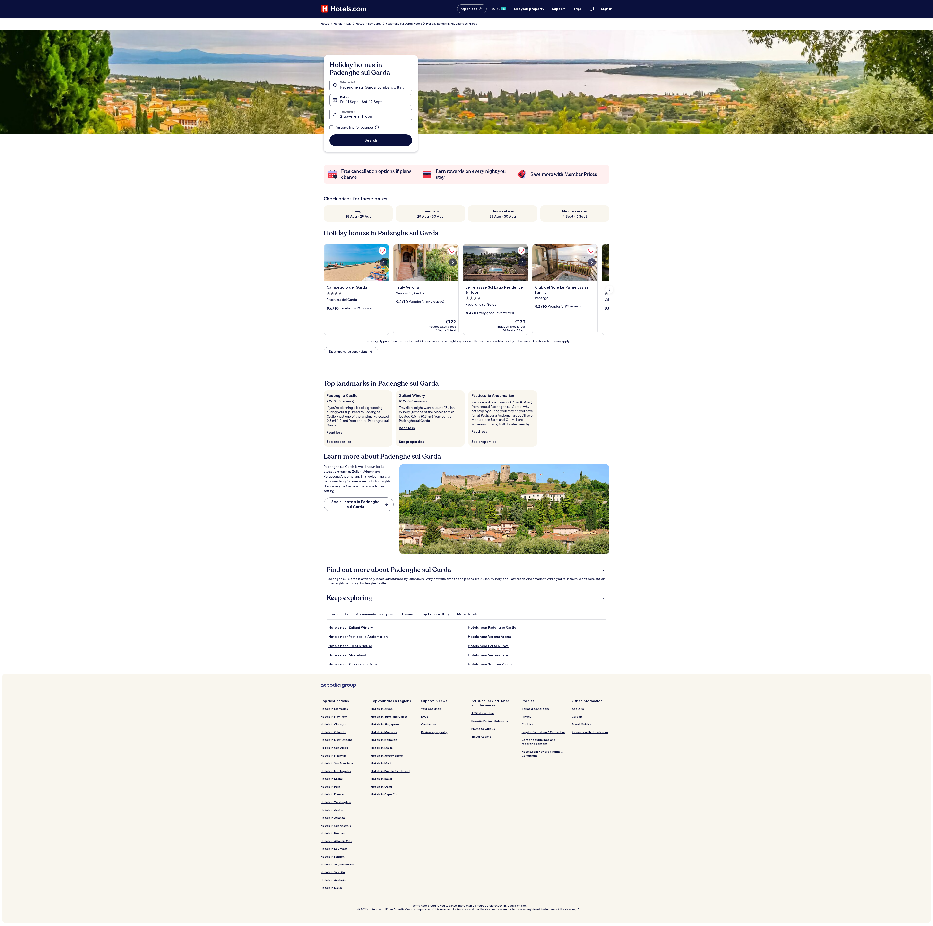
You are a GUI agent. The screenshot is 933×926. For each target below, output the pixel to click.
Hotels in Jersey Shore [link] (387, 755)
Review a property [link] (434, 732)
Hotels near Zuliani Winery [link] (350, 627)
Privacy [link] (526, 716)
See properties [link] (339, 441)
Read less (334, 432)
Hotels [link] (325, 24)
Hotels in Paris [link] (331, 786)
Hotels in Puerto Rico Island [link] (390, 771)
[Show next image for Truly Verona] (453, 262)
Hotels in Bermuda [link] (384, 740)
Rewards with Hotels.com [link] (590, 732)
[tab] (339, 614)
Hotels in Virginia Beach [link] (337, 864)
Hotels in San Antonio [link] (336, 825)
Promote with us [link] (483, 728)
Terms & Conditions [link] (536, 709)
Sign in (606, 9)
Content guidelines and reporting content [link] (538, 742)
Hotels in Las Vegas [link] (334, 709)
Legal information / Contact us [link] (543, 732)
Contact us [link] (429, 724)
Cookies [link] (527, 724)
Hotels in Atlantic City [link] (336, 841)
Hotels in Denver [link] (332, 794)
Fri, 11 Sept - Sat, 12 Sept (361, 101)
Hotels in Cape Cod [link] (384, 794)
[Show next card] (609, 290)
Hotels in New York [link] (334, 716)
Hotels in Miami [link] (332, 779)
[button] (466, 570)
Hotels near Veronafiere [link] (488, 655)
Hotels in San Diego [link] (335, 747)
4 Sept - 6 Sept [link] (574, 216)
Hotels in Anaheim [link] (333, 880)
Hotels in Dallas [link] (332, 888)
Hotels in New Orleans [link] (336, 740)
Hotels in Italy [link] (342, 24)
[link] (382, 251)
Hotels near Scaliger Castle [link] (490, 664)
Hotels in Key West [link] (334, 849)
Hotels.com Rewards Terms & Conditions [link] (542, 753)
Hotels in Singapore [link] (385, 724)
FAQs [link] (424, 716)
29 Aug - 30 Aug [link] (430, 216)
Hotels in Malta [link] (382, 747)
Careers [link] (577, 716)
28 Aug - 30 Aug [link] (502, 216)
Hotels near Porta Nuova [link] (488, 646)
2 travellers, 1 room (356, 116)
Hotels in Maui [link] (381, 763)
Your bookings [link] (431, 709)
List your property (529, 9)
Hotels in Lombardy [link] (368, 24)
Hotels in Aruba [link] (382, 709)
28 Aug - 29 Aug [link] (358, 216)
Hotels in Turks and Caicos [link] (389, 716)
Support (559, 9)
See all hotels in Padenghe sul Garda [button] (355, 504)
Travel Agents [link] (481, 736)
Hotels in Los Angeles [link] (336, 771)
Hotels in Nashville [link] (334, 755)
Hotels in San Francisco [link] (337, 763)
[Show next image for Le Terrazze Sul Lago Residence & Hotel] (522, 262)
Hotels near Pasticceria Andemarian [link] (358, 636)
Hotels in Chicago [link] (333, 724)
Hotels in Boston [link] (333, 833)
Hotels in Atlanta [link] (333, 817)
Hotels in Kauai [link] (381, 779)
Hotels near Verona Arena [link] (489, 636)
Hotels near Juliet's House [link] (350, 646)
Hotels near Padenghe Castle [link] (492, 627)
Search (371, 140)
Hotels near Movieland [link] (347, 655)
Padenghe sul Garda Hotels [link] (404, 24)
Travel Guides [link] (581, 724)
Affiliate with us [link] (482, 713)
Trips (577, 9)
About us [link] (578, 709)
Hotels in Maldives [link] (384, 732)
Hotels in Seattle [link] (333, 872)
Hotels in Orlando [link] (333, 732)
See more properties (348, 351)
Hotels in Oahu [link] (381, 786)
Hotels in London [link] (333, 856)
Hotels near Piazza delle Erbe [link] (352, 664)
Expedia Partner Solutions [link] (489, 721)
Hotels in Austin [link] (332, 810)
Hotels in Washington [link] (336, 802)
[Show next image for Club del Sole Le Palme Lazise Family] (592, 262)
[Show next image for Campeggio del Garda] (383, 262)
